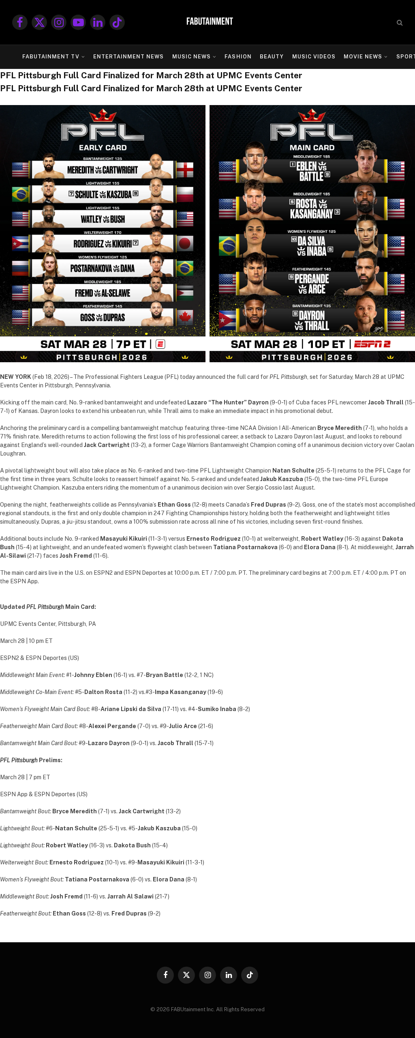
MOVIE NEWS (363, 57)
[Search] (399, 22)
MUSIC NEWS (191, 57)
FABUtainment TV (50, 57)
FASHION (238, 57)
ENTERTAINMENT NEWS (128, 57)
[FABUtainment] (207, 22)
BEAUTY (272, 57)
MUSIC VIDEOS (314, 57)
